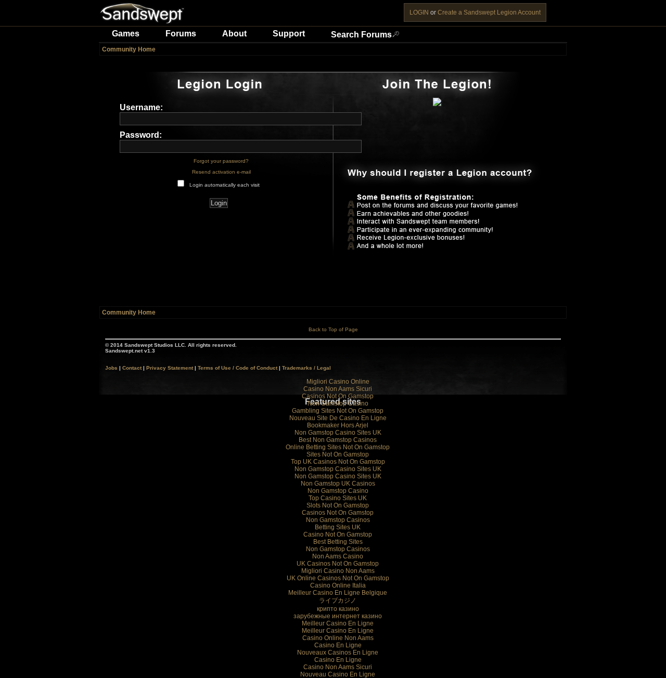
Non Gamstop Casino (338, 403)
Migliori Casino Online (337, 381)
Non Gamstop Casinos (338, 520)
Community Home (129, 49)
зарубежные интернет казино (337, 616)
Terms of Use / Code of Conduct (237, 368)
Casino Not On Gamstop (337, 534)
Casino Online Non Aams (338, 638)
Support (289, 33)
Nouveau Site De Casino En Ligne (338, 418)
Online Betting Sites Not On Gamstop (338, 447)
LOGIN (419, 12)
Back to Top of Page (333, 329)
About (234, 33)
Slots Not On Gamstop (337, 505)
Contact (132, 368)
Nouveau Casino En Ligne (337, 674)
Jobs (111, 368)
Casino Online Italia (338, 585)
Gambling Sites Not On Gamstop (337, 410)
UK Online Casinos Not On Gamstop (338, 578)
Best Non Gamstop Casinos (338, 440)
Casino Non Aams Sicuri (337, 389)
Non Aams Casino (337, 556)
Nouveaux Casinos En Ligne (337, 652)
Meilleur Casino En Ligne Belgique (337, 592)
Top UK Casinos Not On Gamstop (338, 461)
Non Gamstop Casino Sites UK (337, 432)
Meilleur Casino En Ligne (338, 623)
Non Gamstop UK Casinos (338, 483)
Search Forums (361, 34)
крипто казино (338, 608)
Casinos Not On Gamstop (338, 396)
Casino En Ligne (338, 645)
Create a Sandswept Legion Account (489, 12)
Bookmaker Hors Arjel (337, 425)
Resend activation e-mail (221, 172)
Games (125, 33)
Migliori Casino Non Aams (338, 571)
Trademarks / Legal (306, 368)
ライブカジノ (337, 600)
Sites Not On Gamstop (337, 454)
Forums (180, 33)
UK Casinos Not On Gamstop (338, 563)
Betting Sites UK (338, 527)
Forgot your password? (221, 161)
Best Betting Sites (338, 541)
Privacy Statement (169, 368)
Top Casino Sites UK (338, 498)
